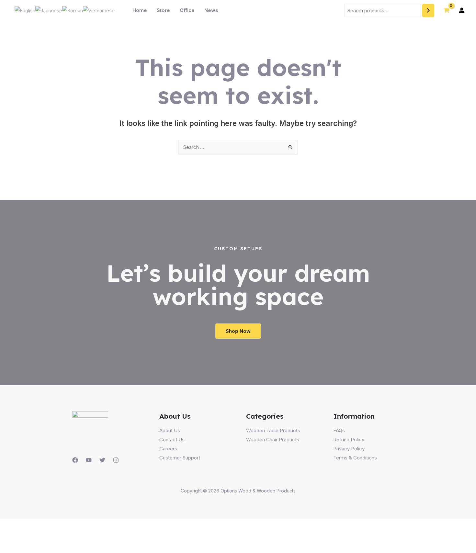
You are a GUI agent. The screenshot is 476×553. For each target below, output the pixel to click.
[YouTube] (89, 460)
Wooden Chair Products (272, 439)
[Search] (428, 10)
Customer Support (179, 458)
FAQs (339, 430)
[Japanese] (48, 10)
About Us (169, 430)
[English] (25, 10)
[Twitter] (102, 460)
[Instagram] (116, 460)
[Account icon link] (462, 10)
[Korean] (72, 10)
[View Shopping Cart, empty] (446, 10)
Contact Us (172, 439)
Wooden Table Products (273, 430)
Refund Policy (348, 439)
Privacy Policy (349, 449)
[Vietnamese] (99, 10)
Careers (168, 449)
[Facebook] (75, 460)
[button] (238, 331)
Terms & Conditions (355, 458)
